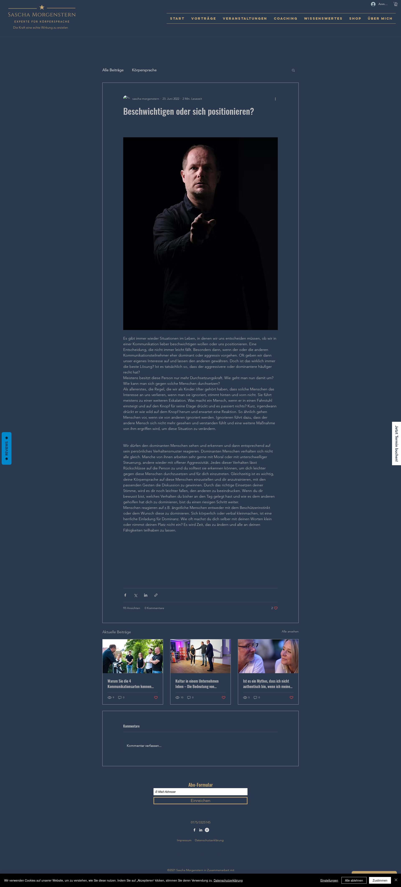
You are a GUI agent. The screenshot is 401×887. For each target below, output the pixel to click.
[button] (395, 4)
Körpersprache (144, 70)
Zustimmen (380, 880)
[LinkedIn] (201, 830)
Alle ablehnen (354, 880)
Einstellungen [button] (329, 880)
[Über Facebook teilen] (125, 595)
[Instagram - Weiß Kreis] (207, 830)
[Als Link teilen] (156, 595)
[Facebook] (194, 830)
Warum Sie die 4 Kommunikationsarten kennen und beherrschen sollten (129, 683)
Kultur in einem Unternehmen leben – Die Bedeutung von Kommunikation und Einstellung (198, 683)
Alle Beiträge (113, 70)
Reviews (6, 448)
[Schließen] (395, 880)
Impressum (184, 840)
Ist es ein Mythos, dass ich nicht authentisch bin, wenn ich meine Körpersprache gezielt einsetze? (266, 683)
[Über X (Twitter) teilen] (135, 595)
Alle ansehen (290, 631)
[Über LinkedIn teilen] (146, 595)
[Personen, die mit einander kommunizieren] (133, 656)
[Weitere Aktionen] (275, 98)
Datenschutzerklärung (209, 840)
